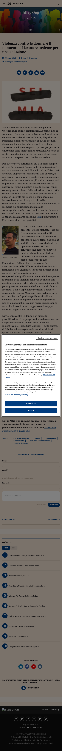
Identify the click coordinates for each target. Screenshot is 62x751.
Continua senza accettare (47, 338)
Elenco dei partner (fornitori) (16, 395)
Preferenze (31, 404)
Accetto (31, 410)
